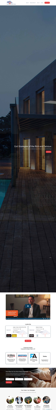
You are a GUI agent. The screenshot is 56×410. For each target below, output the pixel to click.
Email (24, 377)
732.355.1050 (16, 330)
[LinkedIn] (20, 328)
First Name (7, 377)
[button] (27, 2)
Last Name (16, 377)
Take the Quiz (9, 382)
